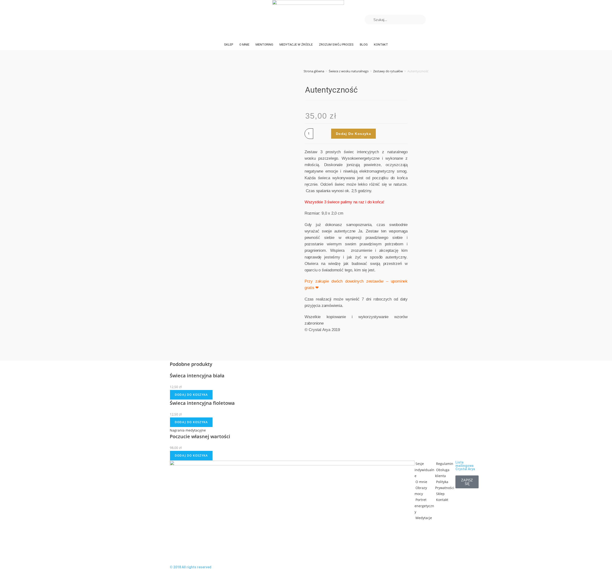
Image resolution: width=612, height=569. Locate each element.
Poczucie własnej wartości (200, 436)
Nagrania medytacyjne (188, 430)
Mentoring (264, 44)
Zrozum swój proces (336, 44)
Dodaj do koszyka (353, 134)
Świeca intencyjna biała (197, 375)
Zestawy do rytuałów (388, 71)
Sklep (228, 44)
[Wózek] (434, 19)
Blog (364, 44)
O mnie (244, 44)
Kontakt (381, 44)
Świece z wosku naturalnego (349, 71)
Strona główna (314, 71)
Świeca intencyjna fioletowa (202, 403)
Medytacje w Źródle (296, 44)
